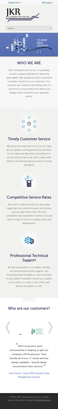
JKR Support (47, 3)
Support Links (13, 3)
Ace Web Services (43, 400)
